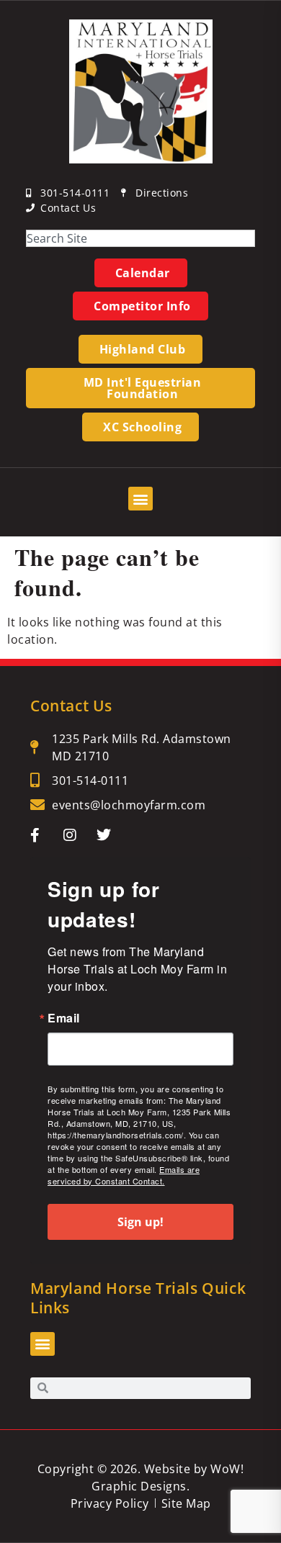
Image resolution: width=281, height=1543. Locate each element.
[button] (140, 498)
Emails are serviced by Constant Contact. (124, 1175)
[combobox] (140, 238)
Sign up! (140, 1222)
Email (64, 1018)
